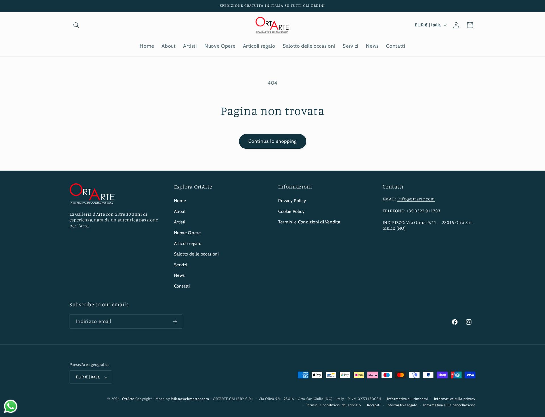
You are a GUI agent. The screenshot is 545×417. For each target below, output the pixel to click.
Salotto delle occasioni (196, 254)
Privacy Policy (292, 200)
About (180, 211)
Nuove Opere (187, 232)
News (179, 275)
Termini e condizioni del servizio (333, 405)
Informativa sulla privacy (454, 399)
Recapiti (373, 405)
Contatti (182, 286)
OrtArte (128, 399)
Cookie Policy (291, 211)
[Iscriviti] (175, 321)
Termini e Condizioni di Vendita (309, 222)
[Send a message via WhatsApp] (10, 406)
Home (180, 200)
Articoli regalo (188, 243)
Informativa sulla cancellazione (449, 405)
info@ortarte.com (416, 199)
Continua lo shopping (272, 141)
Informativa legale (402, 405)
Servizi (181, 264)
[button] (76, 25)
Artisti (180, 222)
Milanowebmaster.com (190, 399)
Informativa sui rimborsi (407, 399)
